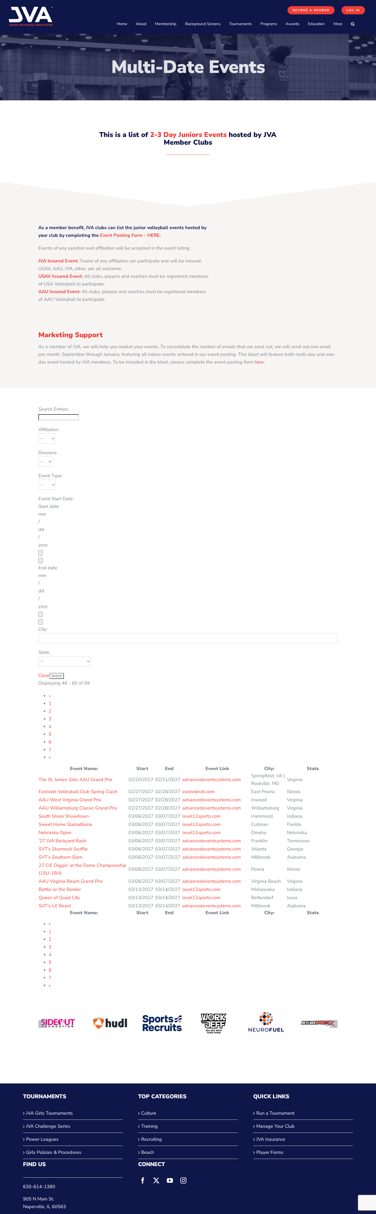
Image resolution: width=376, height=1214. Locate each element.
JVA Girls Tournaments (49, 1113)
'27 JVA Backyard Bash (62, 841)
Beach (147, 1152)
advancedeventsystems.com (211, 779)
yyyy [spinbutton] (43, 545)
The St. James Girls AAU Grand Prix (75, 779)
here (259, 362)
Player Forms (269, 1152)
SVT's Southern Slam (60, 857)
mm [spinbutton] (42, 514)
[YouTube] (170, 1180)
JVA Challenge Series (48, 1126)
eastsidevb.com (198, 792)
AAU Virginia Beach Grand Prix (71, 881)
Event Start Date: (56, 499)
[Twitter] (156, 1180)
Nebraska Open (55, 832)
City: (42, 629)
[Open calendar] (40, 553)
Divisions (47, 453)
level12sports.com (201, 816)
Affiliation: (48, 430)
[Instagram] (183, 1180)
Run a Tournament (275, 1113)
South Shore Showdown (64, 816)
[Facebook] (143, 1180)
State (43, 652)
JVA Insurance (270, 1139)
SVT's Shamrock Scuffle (63, 849)
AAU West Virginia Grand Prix (70, 800)
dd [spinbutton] (41, 529)
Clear (43, 675)
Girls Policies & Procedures (53, 1152)
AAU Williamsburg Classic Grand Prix (78, 808)
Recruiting (151, 1139)
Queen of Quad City (59, 897)
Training (149, 1126)
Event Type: (50, 476)
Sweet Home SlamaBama (65, 824)
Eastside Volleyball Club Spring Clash (78, 792)
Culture (148, 1113)
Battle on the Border (60, 889)
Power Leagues (42, 1139)
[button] (353, 24)
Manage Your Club (275, 1126)
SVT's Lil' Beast (55, 906)
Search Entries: (53, 409)
